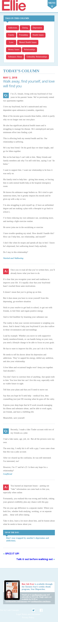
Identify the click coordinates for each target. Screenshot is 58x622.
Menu (52, 3)
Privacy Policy (28, 617)
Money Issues (13, 49)
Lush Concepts (13, 610)
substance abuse (15, 57)
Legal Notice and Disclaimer (28, 614)
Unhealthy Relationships (37, 57)
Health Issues (38, 35)
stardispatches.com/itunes (41, 601)
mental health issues (27, 42)
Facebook (41, 610)
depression (37, 28)
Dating (25, 28)
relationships (29, 49)
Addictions (12, 28)
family (11, 35)
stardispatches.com (39, 595)
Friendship (23, 35)
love (11, 42)
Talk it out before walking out (34, 559)
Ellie (13, 5)
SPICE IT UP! (12, 553)
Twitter (33, 610)
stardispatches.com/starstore (16, 601)
